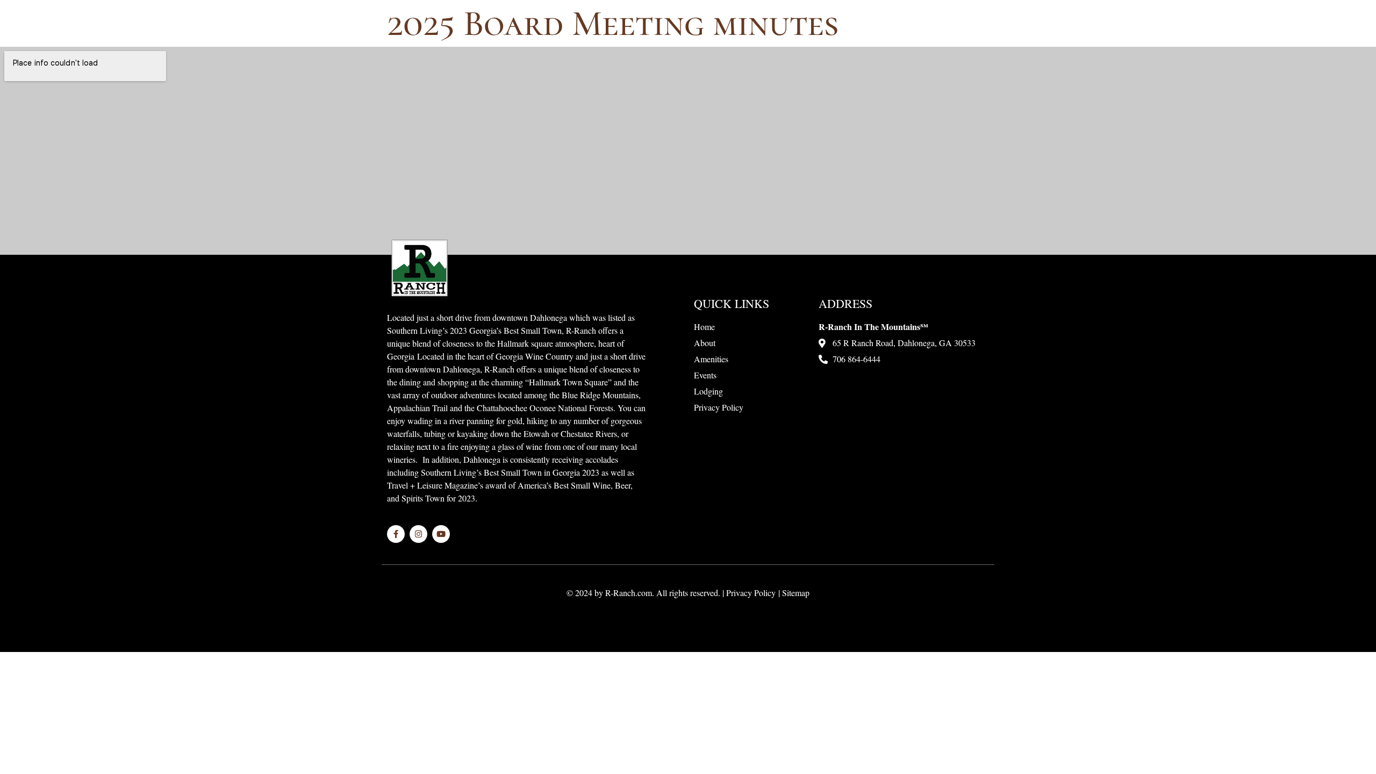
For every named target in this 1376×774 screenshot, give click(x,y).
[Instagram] (418, 534)
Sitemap (795, 592)
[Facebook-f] (396, 534)
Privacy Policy (751, 592)
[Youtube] (441, 534)
